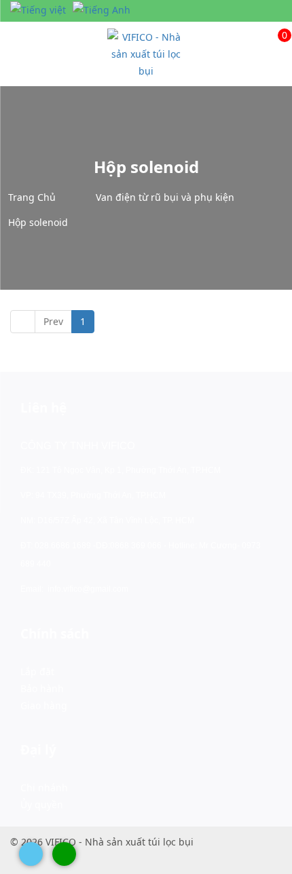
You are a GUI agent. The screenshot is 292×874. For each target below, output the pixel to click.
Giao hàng (43, 705)
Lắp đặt (37, 671)
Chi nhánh (44, 787)
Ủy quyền (41, 804)
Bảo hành (42, 688)
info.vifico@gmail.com (88, 589)
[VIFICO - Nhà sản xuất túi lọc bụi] (145, 52)
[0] (273, 36)
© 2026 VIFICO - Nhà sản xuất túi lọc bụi (102, 841)
